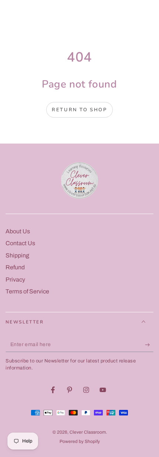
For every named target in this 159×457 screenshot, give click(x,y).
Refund (15, 267)
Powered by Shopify (80, 441)
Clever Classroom (88, 432)
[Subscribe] (149, 344)
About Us (18, 231)
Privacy (15, 279)
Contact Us (20, 243)
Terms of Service (27, 291)
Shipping (17, 255)
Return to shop (79, 109)
